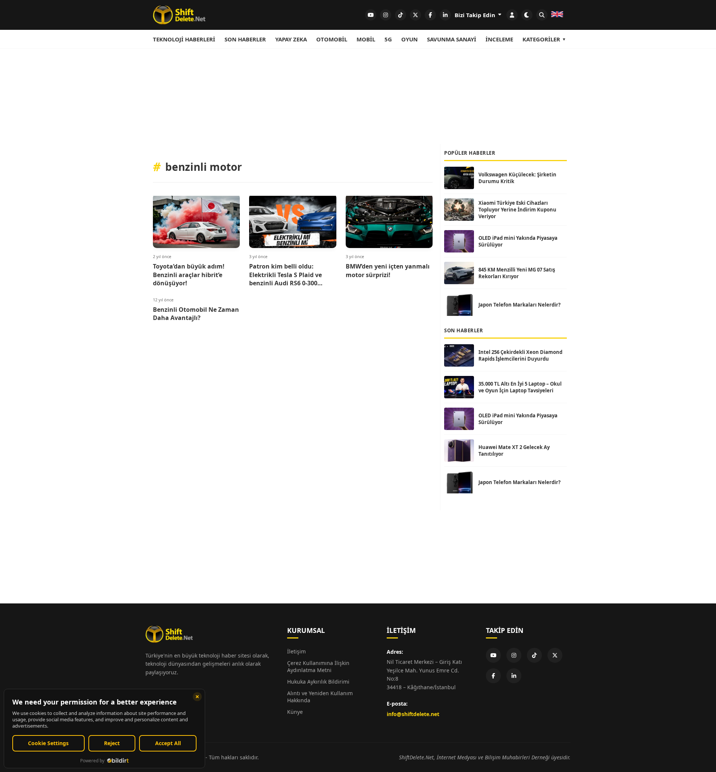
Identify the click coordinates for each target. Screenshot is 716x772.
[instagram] (385, 15)
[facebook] (430, 15)
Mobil (366, 39)
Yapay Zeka (291, 39)
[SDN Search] (541, 15)
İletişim (296, 651)
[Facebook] (493, 675)
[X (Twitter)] (554, 655)
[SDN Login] (512, 15)
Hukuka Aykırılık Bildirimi (318, 681)
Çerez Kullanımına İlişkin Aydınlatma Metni (318, 666)
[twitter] (415, 15)
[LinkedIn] (513, 675)
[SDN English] (557, 15)
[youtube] (370, 15)
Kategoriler (541, 39)
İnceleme (499, 39)
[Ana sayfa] (179, 15)
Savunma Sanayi (451, 39)
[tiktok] (400, 15)
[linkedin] (445, 15)
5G (388, 39)
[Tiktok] (534, 655)
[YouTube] (493, 655)
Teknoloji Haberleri (184, 39)
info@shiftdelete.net (413, 714)
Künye (295, 711)
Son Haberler (245, 39)
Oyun (409, 39)
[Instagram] (513, 655)
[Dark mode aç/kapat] (527, 15)
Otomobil (331, 39)
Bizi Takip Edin (476, 15)
